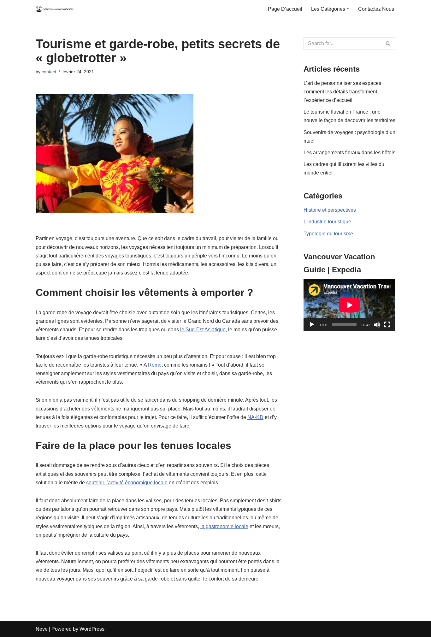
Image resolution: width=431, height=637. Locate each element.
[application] (349, 305)
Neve (42, 629)
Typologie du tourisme (328, 233)
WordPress (92, 629)
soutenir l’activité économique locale (127, 482)
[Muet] (377, 324)
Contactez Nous (376, 9)
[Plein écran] (387, 324)
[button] (348, 9)
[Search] (388, 43)
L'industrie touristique (327, 221)
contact (49, 71)
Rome (155, 365)
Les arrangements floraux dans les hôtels (349, 152)
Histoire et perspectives (330, 210)
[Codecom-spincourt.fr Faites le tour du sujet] (55, 9)
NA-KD (255, 417)
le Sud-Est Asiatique (203, 329)
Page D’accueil (285, 9)
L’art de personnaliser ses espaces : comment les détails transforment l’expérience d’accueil (344, 91)
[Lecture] (312, 324)
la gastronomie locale (224, 526)
